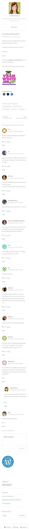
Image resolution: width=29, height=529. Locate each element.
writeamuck (14, 15)
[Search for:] (10, 515)
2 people (8, 141)
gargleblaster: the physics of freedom (11, 499)
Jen (9, 151)
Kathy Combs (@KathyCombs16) (16, 221)
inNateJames (11, 361)
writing (15, 103)
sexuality (14, 109)
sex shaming (6, 109)
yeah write (22, 109)
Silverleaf (10, 288)
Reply (3, 145)
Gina (9, 245)
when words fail (6, 503)
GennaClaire (16, 36)
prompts (10, 103)
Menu (15, 27)
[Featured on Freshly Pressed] (8, 467)
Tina (9, 129)
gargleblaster (7, 106)
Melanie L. (10, 316)
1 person (8, 190)
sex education (17, 106)
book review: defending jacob (21, 117)
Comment (21, 448)
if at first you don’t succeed (7, 117)
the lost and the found (7, 496)
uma (9, 267)
